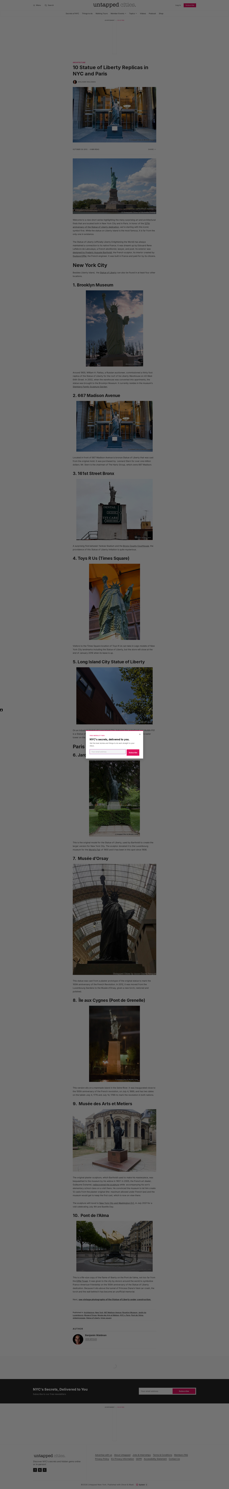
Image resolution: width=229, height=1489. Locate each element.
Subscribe (133, 753)
